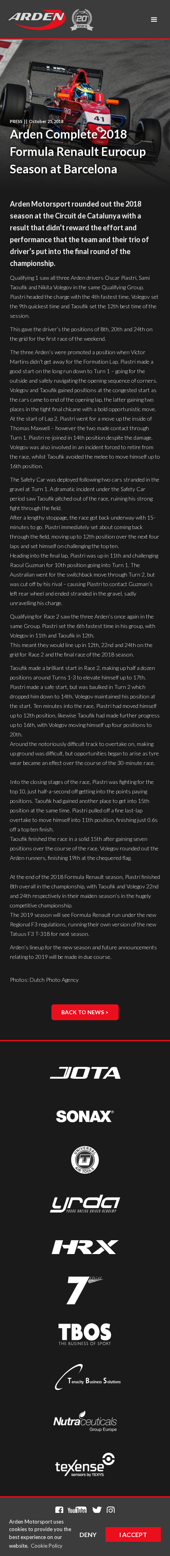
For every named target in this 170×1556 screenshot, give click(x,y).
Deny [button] (87, 1534)
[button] (154, 20)
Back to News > (84, 1012)
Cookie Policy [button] (46, 1546)
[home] (36, 20)
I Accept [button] (133, 1534)
